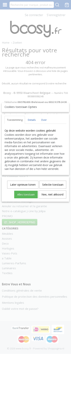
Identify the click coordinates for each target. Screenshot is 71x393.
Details (32, 120)
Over (44, 120)
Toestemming (15, 120)
